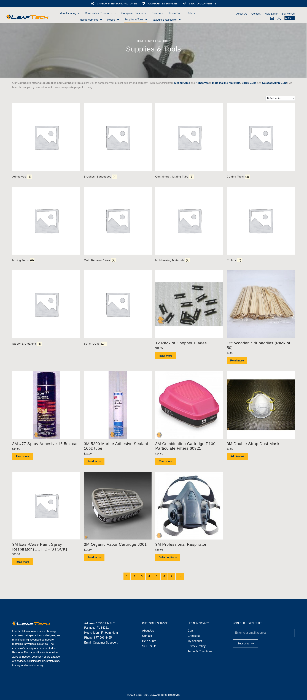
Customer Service (155, 623)
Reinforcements (89, 19)
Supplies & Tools (134, 19)
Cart (190, 630)
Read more (165, 355)
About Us (241, 13)
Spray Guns (249, 82)
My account (195, 640)
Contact (255, 13)
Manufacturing (68, 13)
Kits (190, 13)
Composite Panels (132, 13)
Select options (168, 557)
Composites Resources (98, 13)
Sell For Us (288, 13)
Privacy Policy (197, 646)
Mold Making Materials (226, 82)
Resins (111, 19)
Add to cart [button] (237, 456)
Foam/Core (175, 13)
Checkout (194, 635)
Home (140, 41)
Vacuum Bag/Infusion (164, 19)
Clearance (157, 13)
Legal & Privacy (198, 623)
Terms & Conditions (200, 651)
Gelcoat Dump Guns (274, 82)
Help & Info (271, 13)
